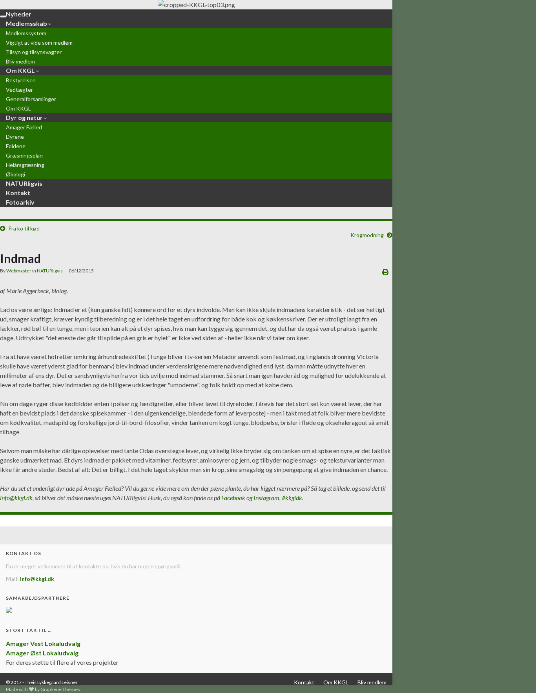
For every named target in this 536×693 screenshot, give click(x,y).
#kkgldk (292, 497)
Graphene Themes (60, 689)
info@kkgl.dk (16, 497)
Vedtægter (19, 89)
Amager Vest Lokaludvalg (43, 643)
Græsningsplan (24, 155)
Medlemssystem (26, 33)
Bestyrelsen (21, 80)
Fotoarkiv (20, 202)
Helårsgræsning (25, 164)
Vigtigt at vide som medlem (39, 42)
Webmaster (18, 271)
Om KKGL (21, 70)
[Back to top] (518, 675)
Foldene (16, 146)
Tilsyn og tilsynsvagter (34, 52)
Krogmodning (367, 235)
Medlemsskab (27, 23)
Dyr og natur (25, 117)
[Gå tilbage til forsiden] (196, 4)
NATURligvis (50, 271)
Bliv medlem (372, 682)
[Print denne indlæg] (385, 272)
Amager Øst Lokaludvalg (42, 653)
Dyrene (15, 136)
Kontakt (304, 682)
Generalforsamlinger (31, 99)
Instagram (266, 497)
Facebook (233, 497)
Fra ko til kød (24, 228)
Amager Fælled (24, 127)
